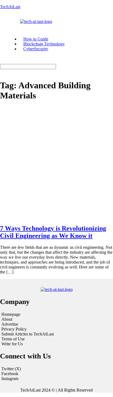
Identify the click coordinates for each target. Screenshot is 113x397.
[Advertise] (56, 324)
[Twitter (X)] (56, 368)
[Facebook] (56, 373)
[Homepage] (56, 314)
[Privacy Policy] (56, 329)
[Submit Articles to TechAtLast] (56, 334)
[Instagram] (56, 378)
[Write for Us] (56, 343)
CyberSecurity (35, 48)
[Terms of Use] (56, 339)
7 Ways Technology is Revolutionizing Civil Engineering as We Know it (53, 232)
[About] (56, 319)
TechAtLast (10, 6)
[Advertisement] (56, 163)
